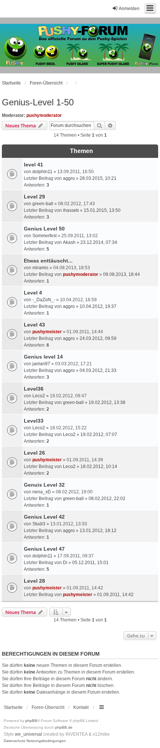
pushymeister (47, 331)
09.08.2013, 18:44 (121, 274)
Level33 (34, 421)
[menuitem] (14, 741)
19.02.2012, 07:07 (98, 434)
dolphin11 (42, 171)
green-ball (42, 203)
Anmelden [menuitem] (129, 8)
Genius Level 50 (44, 229)
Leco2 (38, 395)
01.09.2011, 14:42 (115, 594)
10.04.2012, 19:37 (98, 306)
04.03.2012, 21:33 (98, 370)
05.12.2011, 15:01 (90, 562)
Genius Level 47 (44, 549)
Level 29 (34, 197)
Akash (69, 242)
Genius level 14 (43, 357)
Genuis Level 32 (44, 485)
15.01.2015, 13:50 (102, 210)
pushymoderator (44, 115)
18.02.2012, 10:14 (98, 466)
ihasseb (71, 210)
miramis (40, 267)
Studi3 (38, 523)
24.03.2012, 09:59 (98, 338)
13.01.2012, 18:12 (98, 530)
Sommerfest (44, 235)
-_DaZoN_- (43, 299)
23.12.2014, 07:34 (98, 242)
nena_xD (41, 491)
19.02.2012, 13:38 (107, 402)
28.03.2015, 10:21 (98, 178)
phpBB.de (64, 727)
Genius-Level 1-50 (38, 102)
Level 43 (34, 325)
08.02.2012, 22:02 (107, 498)
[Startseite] (80, 45)
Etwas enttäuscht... (48, 261)
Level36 (34, 389)
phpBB (31, 721)
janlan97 (41, 363)
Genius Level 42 (44, 517)
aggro (69, 178)
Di (65, 562)
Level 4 (33, 293)
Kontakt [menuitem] (81, 707)
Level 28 (34, 581)
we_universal (28, 734)
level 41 (33, 165)
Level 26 (34, 453)
